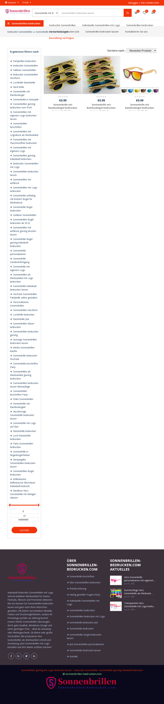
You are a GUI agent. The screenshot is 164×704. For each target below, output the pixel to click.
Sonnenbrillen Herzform (25, 310)
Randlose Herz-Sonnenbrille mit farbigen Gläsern (23, 494)
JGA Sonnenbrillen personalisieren (87, 644)
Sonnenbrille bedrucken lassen (102, 31)
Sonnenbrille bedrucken (82, 628)
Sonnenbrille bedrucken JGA (64, 31)
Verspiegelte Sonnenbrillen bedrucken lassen (22, 463)
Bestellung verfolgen (61, 38)
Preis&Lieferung (78, 588)
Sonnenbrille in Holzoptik (25, 99)
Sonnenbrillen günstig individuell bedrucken (121, 670)
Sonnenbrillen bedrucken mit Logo (87, 616)
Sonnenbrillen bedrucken (139, 25)
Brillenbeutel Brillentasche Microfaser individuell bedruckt (22, 483)
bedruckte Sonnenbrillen (62, 25)
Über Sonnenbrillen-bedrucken (85, 582)
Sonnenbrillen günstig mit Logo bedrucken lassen (46, 670)
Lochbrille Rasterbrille (23, 82)
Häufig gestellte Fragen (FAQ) (85, 594)
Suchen (24, 530)
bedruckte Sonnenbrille (86, 670)
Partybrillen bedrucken (24, 61)
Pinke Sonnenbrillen (22, 399)
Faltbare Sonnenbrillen (24, 70)
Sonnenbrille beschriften (82, 576)
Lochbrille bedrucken (23, 314)
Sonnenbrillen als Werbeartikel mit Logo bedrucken (21, 278)
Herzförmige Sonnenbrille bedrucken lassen (22, 415)
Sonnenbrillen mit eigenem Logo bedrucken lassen (23, 115)
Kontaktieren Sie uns (136, 31)
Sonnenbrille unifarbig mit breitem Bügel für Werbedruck (22, 199)
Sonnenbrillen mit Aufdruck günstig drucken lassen (23, 231)
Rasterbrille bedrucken (24, 431)
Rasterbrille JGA (20, 319)
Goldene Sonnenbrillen (24, 215)
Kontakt (74, 656)
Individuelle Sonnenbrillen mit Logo (101, 25)
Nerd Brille (18, 87)
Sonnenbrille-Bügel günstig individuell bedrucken (21, 242)
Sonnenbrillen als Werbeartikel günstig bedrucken (20, 375)
